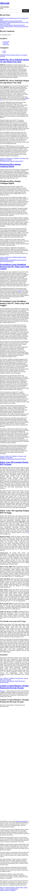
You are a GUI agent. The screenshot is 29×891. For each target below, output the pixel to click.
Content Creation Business (11, 889)
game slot (20, 678)
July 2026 (5, 43)
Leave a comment (7, 159)
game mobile (9, 457)
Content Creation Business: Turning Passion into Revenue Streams (14, 687)
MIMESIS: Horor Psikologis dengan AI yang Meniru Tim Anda (14, 61)
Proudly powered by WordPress (8, 890)
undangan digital (22, 257)
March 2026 (6, 44)
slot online (8, 679)
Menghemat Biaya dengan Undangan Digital (11, 21)
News (4, 52)
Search (1, 8)
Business (13, 887)
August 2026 (6, 41)
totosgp (19, 291)
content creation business (21, 821)
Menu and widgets (5, 7)
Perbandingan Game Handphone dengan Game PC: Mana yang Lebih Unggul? (14, 267)
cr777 (27, 532)
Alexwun (4, 3)
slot (4, 679)
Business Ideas (19, 887)
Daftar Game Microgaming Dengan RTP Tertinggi (12, 25)
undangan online (4, 258)
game (4, 51)
